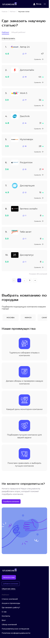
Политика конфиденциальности (16, 633)
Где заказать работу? (11, 607)
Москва (11, 318)
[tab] (10, 317)
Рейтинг (5, 32)
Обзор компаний (9, 625)
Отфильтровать (8, 38)
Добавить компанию (10, 584)
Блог (4, 620)
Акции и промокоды (11, 603)
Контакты (6, 616)
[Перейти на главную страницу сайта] (10, 4)
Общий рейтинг (18, 32)
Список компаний (10, 599)
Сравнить (37, 59)
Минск (28, 318)
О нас (4, 612)
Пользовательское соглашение (15, 629)
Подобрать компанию (11, 501)
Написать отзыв (9, 577)
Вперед (35, 280)
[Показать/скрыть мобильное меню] (45, 4)
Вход (38, 4)
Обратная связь (8, 589)
